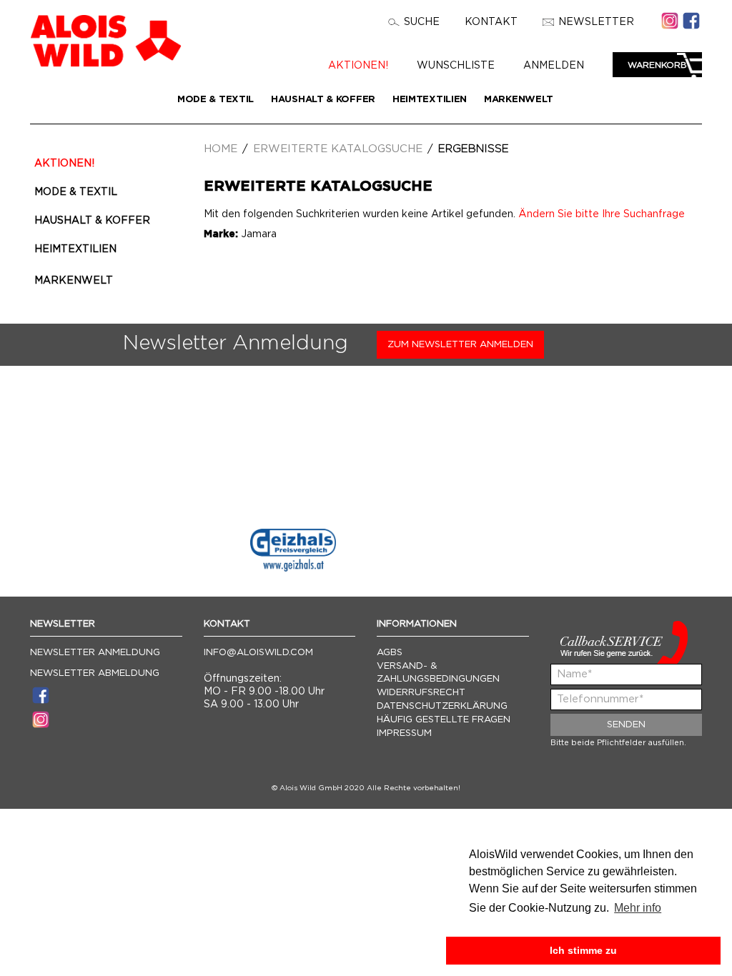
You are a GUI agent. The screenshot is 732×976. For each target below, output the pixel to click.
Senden (626, 724)
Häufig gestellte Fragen (443, 719)
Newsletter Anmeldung (95, 652)
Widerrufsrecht (421, 692)
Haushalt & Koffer (323, 99)
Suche (422, 22)
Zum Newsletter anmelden (460, 344)
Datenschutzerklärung (442, 706)
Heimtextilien (429, 99)
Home (220, 149)
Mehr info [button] (637, 908)
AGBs (389, 652)
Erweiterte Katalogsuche (337, 149)
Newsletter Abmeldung (94, 673)
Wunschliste (456, 66)
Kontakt (491, 22)
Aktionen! (358, 66)
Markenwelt (518, 99)
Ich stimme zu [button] (583, 950)
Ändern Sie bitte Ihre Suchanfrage (601, 214)
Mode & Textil (215, 99)
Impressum (404, 733)
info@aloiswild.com (258, 652)
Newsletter (596, 22)
